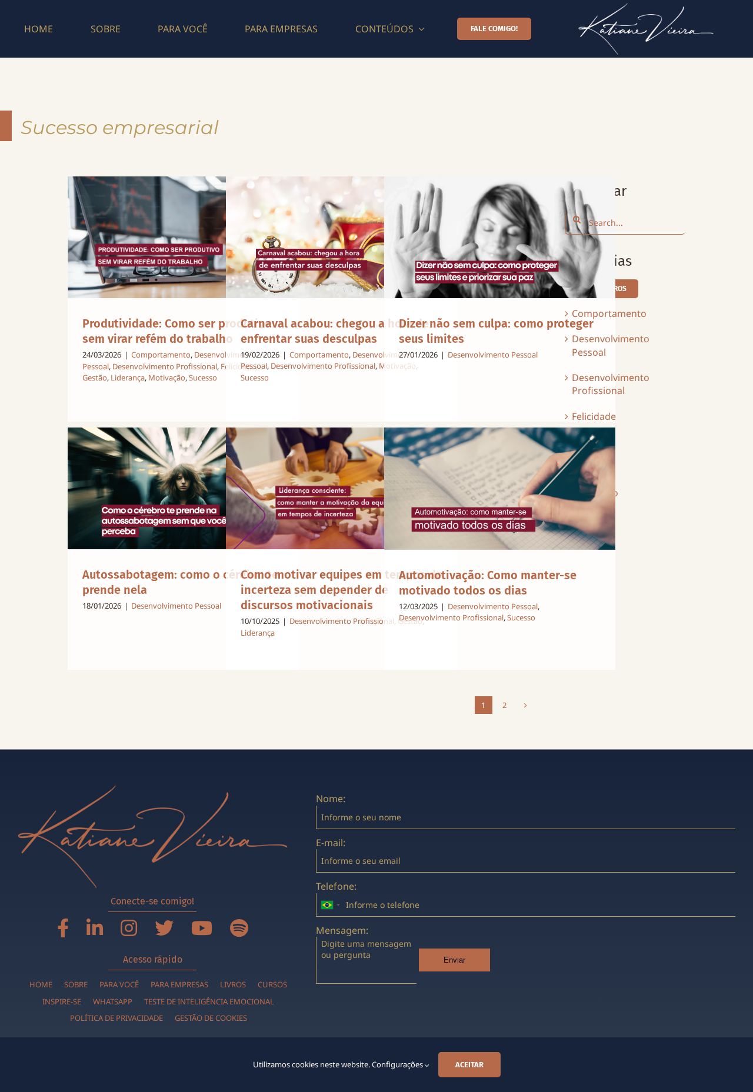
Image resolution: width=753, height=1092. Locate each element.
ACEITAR (469, 1064)
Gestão (94, 377)
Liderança (128, 377)
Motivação (166, 377)
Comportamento (161, 354)
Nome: (330, 798)
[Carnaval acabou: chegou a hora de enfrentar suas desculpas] (342, 237)
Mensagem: (342, 930)
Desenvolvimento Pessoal (493, 354)
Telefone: (336, 886)
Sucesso (203, 377)
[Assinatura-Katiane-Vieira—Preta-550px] (646, 7)
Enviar (454, 960)
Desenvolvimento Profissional (164, 366)
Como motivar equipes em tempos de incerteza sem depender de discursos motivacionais (341, 589)
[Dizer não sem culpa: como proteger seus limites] (500, 237)
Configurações (398, 1064)
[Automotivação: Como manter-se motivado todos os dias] (500, 489)
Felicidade (594, 416)
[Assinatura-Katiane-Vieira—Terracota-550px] (153, 789)
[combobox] (330, 905)
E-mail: (330, 842)
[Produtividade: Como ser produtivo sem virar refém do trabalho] (183, 237)
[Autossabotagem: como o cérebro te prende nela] (183, 488)
